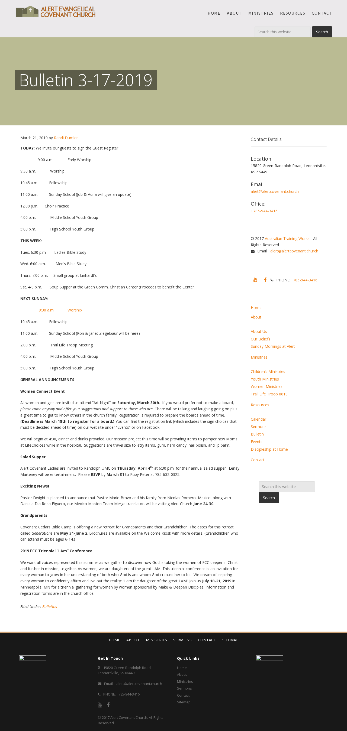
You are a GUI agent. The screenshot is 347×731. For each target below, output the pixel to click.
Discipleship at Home (269, 449)
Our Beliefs (260, 339)
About (256, 317)
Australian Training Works (287, 238)
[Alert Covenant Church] (55, 11)
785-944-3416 (305, 279)
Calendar (258, 419)
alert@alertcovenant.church (275, 191)
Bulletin (257, 434)
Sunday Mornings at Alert (273, 346)
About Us (259, 331)
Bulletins (49, 606)
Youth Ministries (265, 379)
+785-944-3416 (264, 210)
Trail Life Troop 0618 (269, 394)
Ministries (259, 357)
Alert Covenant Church (128, 717)
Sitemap (230, 639)
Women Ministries (266, 386)
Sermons (258, 426)
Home (256, 307)
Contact (258, 459)
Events (256, 441)
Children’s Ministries (268, 371)
